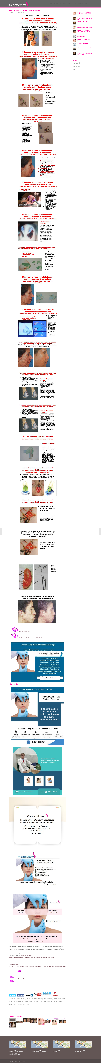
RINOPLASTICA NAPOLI (31, 1002)
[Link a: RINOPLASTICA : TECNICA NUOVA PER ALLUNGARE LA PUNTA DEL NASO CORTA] (19, 1021)
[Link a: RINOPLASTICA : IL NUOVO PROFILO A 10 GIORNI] (12, 1023)
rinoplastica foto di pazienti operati (39, 1001)
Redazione (23, 12)
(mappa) (14, 1050)
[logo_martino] (18, 3)
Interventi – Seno (76, 63)
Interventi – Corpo (77, 62)
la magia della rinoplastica (17, 999)
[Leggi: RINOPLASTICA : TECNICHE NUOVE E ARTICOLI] (74, 40)
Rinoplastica (12, 945)
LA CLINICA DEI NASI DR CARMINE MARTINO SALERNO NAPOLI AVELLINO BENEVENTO (37, 998)
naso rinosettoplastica (50, 999)
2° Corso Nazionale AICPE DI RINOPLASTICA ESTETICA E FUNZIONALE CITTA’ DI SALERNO (84, 53)
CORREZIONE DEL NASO (15, 998)
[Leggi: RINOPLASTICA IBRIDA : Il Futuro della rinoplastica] (74, 23)
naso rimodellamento (41, 999)
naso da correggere (27, 999)
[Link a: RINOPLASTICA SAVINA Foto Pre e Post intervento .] (62, 1020)
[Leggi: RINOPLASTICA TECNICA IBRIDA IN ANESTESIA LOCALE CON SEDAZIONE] (74, 44)
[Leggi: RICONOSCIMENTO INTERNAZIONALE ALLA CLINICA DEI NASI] (74, 36)
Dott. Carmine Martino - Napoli (19, 1061)
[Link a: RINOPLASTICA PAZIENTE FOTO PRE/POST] (26, 1020)
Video (74, 69)
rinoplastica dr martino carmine (25, 1001)
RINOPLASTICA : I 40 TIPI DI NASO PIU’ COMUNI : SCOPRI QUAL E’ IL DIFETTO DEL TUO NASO (84, 13)
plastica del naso (15, 1001)
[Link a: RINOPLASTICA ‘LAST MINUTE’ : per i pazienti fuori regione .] (41, 1021)
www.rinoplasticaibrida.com (26, 955)
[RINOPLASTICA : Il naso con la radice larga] (1, 531)
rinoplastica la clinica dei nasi (20, 1002)
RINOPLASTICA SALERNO (60, 1002)
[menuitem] (50, 3)
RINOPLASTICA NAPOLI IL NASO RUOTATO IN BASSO (46, 1002)
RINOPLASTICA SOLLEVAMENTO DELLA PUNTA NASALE (19, 1004)
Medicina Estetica (76, 66)
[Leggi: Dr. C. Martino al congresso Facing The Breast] (74, 49)
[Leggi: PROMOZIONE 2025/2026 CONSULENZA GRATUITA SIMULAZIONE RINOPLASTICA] (74, 27)
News (18, 12)
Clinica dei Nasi (16, 953)
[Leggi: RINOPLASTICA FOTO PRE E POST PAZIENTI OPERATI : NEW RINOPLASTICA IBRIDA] (74, 18)
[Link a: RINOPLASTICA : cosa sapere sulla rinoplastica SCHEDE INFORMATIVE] (55, 1021)
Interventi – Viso (76, 65)
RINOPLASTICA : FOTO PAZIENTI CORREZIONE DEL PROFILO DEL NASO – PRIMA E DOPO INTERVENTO (84, 31)
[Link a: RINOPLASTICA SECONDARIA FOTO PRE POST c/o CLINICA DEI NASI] (33, 1020)
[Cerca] (90, 3)
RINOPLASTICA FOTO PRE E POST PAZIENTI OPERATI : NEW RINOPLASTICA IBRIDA (84, 18)
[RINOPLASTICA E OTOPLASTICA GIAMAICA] (100, 531)
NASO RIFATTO (34, 999)
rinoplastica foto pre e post (52, 1001)
